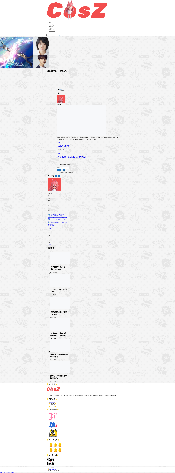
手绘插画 (51, 25)
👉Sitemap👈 (52, 402)
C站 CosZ (56, 467)
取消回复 (59, 170)
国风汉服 (51, 29)
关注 (56, 176)
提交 (64, 170)
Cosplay (51, 24)
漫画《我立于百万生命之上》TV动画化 (72, 157)
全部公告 (50, 228)
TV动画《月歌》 (64, 146)
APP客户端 (52, 31)
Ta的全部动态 (51, 225)
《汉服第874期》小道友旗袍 (56, 214)
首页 (50, 22)
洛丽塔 (50, 28)
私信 (59, 176)
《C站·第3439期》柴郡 (55, 215)
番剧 (60, 89)
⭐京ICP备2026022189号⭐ (54, 469)
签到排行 (50, 244)
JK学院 (51, 26)
